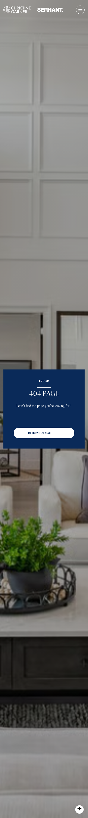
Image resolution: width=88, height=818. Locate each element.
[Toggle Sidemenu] (80, 10)
